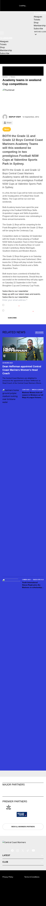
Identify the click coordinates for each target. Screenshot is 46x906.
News (13, 77)
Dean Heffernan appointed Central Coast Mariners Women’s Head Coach (21, 370)
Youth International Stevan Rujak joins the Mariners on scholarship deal (32, 585)
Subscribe (12, 318)
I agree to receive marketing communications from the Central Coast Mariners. (23, 310)
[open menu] (2, 33)
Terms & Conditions (31, 877)
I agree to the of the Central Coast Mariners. (22, 304)
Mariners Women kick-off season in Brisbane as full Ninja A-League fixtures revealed (32, 395)
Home (5, 77)
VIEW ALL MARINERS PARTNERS (23, 827)
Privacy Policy (22, 303)
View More (39, 332)
